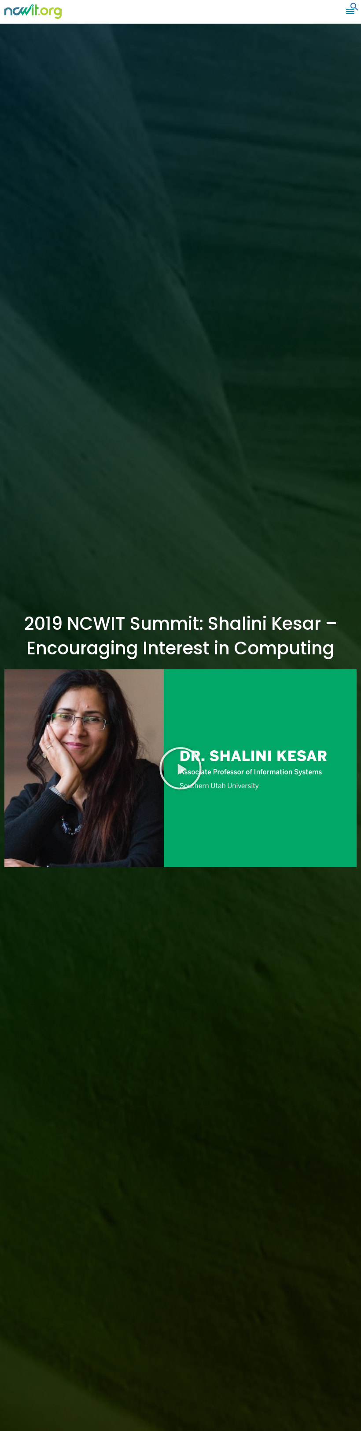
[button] (354, 8)
